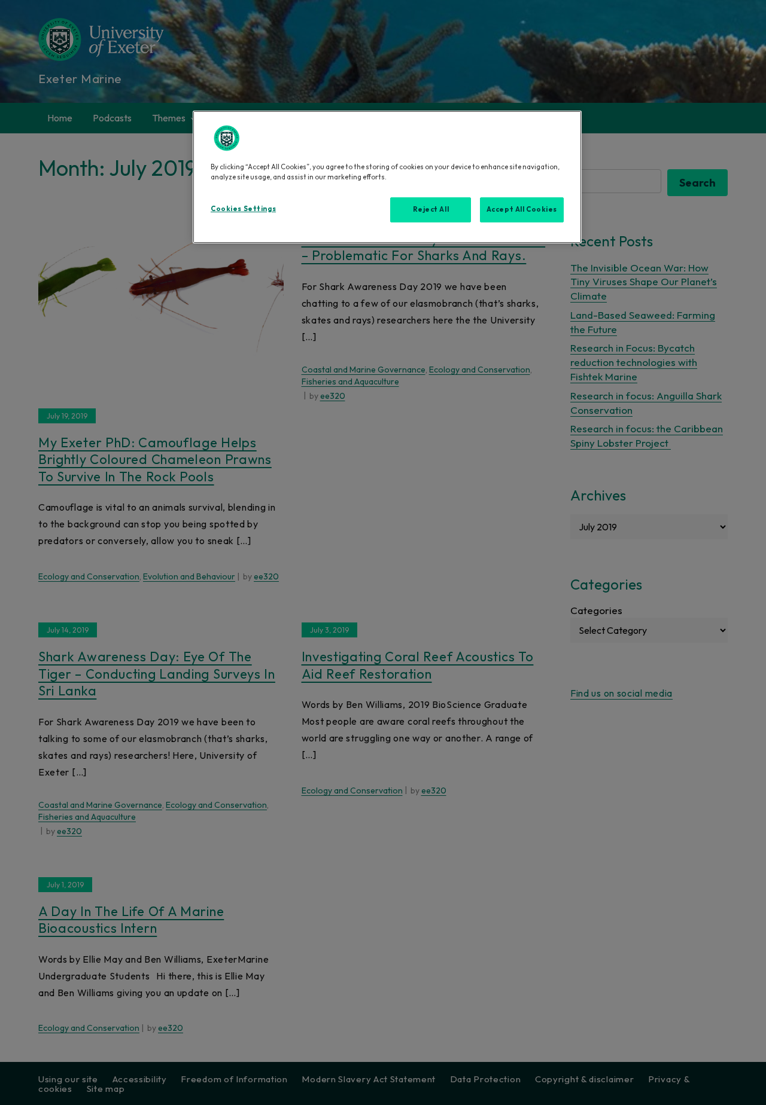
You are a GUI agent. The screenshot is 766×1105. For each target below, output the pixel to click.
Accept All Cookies (522, 209)
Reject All (431, 209)
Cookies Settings (243, 208)
